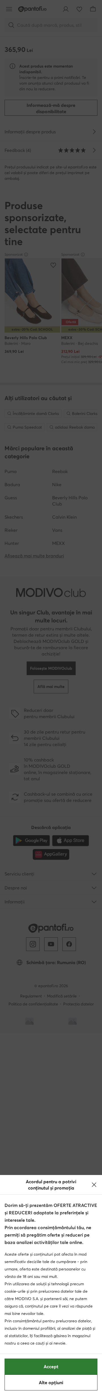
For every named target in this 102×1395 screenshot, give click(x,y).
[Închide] (94, 1185)
